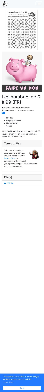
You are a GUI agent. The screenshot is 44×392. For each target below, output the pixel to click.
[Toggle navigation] (39, 4)
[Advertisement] (22, 281)
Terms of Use (9, 158)
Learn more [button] (8, 382)
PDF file (10, 183)
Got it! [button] (22, 388)
